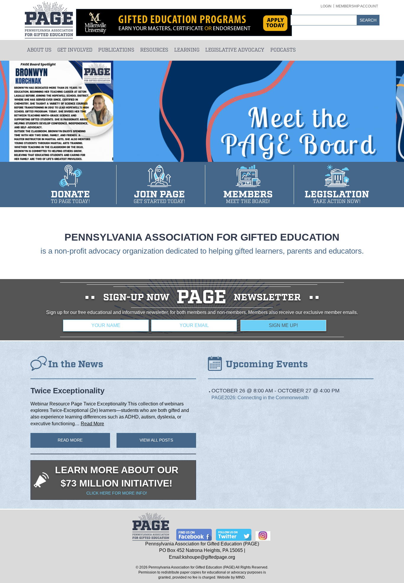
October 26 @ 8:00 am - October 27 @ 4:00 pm (275, 391)
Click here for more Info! (116, 493)
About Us (39, 50)
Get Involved (74, 50)
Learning (186, 50)
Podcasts (283, 50)
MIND (240, 577)
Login (326, 6)
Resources (154, 50)
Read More (92, 423)
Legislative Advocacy (234, 50)
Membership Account (357, 6)
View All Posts (156, 440)
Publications (116, 50)
